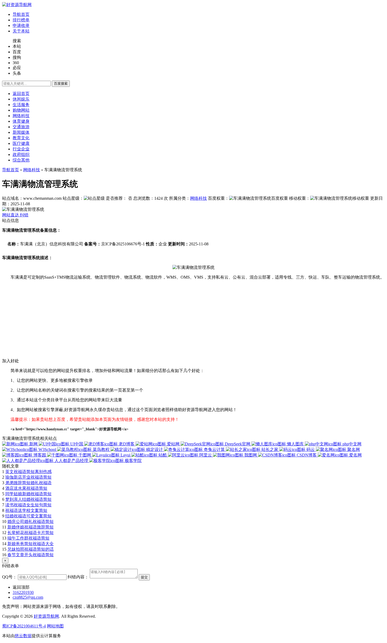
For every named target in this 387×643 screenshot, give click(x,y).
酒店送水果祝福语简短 (26, 488)
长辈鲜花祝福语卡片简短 (30, 532)
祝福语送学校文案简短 (26, 510)
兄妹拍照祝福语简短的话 (30, 549)
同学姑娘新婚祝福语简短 (28, 494)
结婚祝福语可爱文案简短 (28, 516)
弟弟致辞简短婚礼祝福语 (28, 482)
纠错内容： (78, 577)
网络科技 (31, 170)
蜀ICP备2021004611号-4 (24, 626)
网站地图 (55, 626)
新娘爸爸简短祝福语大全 (30, 543)
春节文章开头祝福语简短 (30, 554)
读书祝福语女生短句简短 (28, 505)
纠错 (24, 215)
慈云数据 (23, 636)
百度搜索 (61, 83)
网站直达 (11, 215)
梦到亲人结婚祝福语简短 (28, 499)
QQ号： (9, 577)
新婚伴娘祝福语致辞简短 (30, 527)
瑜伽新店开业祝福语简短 (28, 477)
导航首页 (10, 170)
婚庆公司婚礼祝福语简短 (30, 521)
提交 (144, 577)
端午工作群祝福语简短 (28, 538)
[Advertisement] (160, 321)
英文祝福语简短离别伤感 (28, 471)
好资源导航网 (46, 616)
